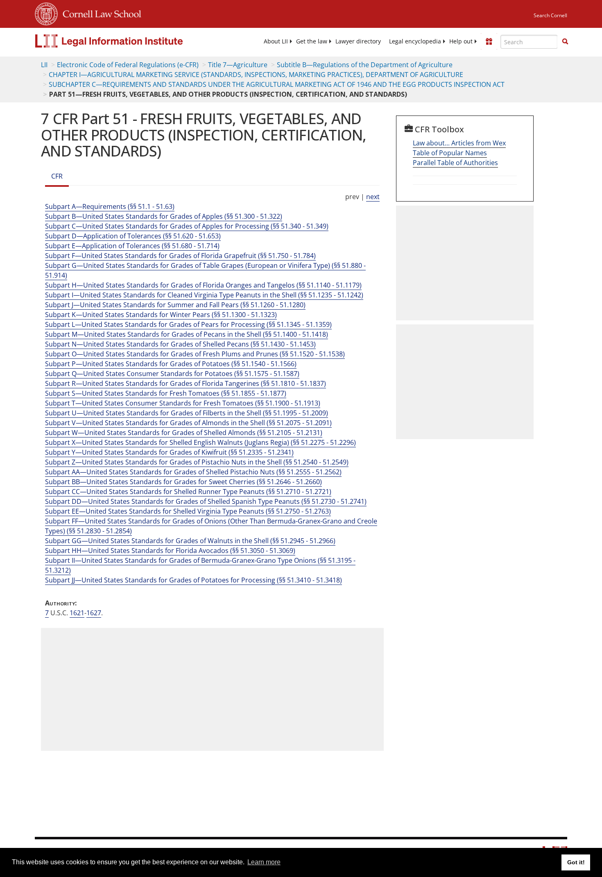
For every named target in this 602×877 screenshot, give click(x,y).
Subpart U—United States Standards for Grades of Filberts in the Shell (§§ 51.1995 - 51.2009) (186, 412)
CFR (57, 176)
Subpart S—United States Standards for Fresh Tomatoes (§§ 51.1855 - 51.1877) (165, 393)
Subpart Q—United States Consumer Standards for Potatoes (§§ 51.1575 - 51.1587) (172, 373)
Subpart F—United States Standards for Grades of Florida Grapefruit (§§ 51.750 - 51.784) (180, 255)
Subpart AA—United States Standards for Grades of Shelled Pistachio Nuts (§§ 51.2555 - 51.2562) (193, 471)
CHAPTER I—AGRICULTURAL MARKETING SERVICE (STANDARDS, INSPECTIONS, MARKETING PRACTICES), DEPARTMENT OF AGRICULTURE (256, 74)
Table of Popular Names (450, 152)
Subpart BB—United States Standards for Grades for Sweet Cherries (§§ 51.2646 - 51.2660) (183, 481)
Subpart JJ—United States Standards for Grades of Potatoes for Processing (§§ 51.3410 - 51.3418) (193, 580)
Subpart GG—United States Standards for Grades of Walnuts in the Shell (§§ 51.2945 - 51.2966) (190, 540)
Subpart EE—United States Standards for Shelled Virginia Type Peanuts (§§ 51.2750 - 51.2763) (188, 511)
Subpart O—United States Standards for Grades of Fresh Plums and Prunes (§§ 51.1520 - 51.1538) (195, 353)
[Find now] (565, 41)
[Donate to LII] (489, 41)
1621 (77, 612)
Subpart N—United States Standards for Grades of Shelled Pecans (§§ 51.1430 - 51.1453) (180, 344)
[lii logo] (127, 41)
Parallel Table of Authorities (455, 162)
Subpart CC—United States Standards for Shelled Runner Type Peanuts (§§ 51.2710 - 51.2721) (188, 491)
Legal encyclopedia (415, 41)
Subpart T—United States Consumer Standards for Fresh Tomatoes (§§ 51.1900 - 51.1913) (182, 403)
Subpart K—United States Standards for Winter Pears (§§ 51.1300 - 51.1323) (161, 314)
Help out (461, 41)
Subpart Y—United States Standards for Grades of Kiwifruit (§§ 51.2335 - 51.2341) (169, 452)
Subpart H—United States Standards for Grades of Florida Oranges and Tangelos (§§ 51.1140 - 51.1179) (203, 285)
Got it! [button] (576, 862)
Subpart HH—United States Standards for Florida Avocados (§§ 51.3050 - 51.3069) (170, 550)
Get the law (311, 41)
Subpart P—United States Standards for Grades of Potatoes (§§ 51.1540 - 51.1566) (170, 363)
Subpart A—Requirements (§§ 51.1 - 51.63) (109, 206)
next (373, 196)
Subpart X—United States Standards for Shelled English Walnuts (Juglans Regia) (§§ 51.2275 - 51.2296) (200, 442)
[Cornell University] (46, 12)
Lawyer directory (358, 41)
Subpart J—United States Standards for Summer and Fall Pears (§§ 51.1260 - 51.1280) (175, 304)
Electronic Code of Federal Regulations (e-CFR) (128, 64)
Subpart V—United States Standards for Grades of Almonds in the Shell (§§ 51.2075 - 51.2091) (188, 422)
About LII (276, 41)
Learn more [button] (264, 862)
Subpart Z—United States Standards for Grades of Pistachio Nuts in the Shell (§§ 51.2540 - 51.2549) (197, 462)
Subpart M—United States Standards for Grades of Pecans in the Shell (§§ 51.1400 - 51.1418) (186, 334)
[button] (565, 41)
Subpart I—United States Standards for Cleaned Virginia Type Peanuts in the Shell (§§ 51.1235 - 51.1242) (204, 294)
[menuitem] (276, 41)
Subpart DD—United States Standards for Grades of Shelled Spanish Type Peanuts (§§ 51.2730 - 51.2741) (206, 501)
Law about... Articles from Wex (459, 142)
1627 (93, 612)
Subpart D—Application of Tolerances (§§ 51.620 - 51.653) (133, 235)
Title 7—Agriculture (237, 64)
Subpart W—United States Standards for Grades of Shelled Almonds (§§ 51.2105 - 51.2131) (183, 432)
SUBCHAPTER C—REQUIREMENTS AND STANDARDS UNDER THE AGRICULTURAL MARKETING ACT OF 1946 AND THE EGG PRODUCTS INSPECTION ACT (277, 84)
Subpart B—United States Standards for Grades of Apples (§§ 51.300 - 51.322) (163, 216)
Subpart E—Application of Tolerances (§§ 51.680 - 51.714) (132, 245)
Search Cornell (550, 15)
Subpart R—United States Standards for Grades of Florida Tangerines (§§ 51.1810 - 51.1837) (185, 383)
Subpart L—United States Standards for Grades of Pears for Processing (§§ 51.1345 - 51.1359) (188, 324)
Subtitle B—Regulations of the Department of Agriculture (365, 64)
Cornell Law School (99, 12)
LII (44, 64)
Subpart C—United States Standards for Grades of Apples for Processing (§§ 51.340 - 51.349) (186, 226)
